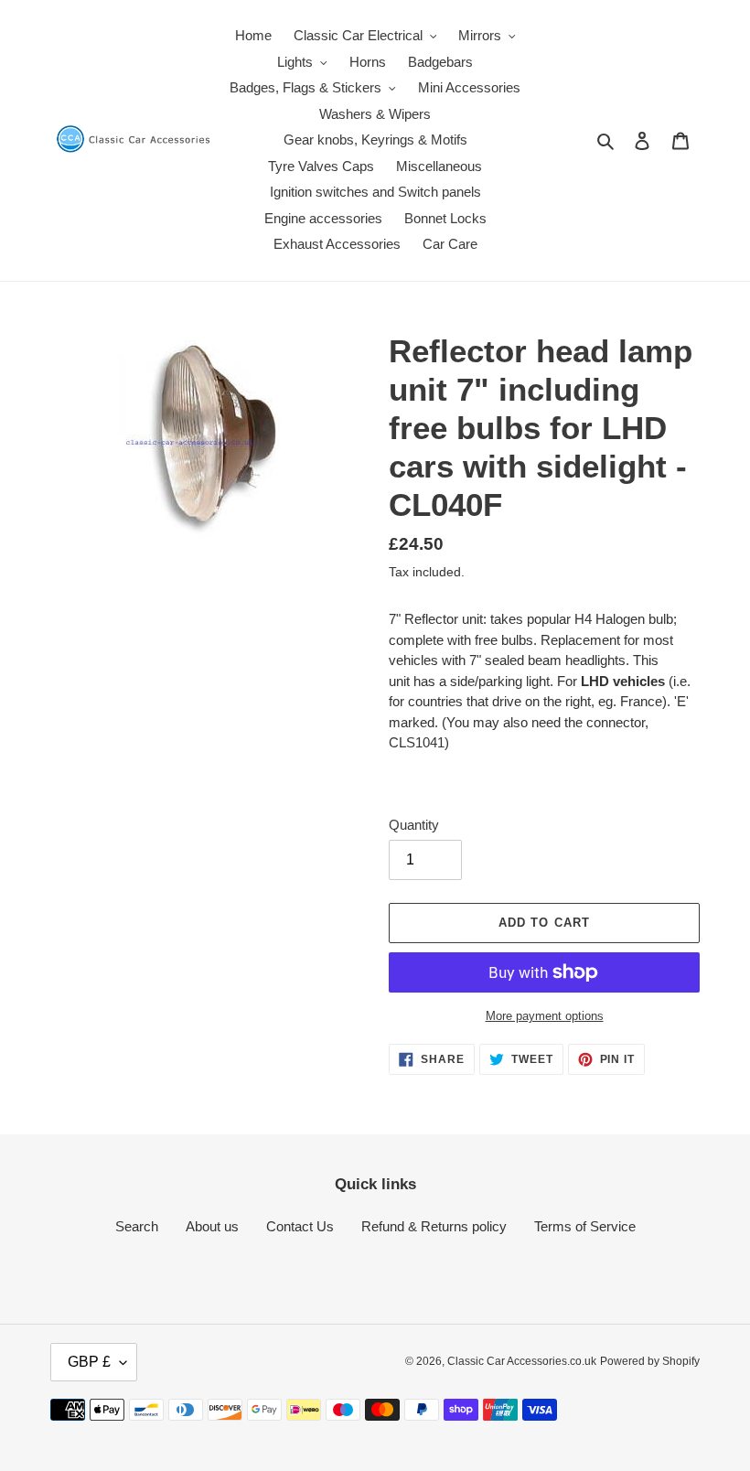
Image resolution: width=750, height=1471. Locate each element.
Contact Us (300, 1226)
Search (136, 1226)
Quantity (414, 824)
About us (212, 1226)
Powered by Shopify (650, 1361)
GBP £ (89, 1361)
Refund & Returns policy (434, 1226)
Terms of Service (585, 1226)
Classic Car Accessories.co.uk (521, 1361)
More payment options (545, 1016)
